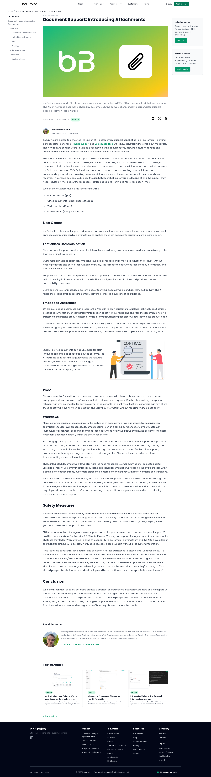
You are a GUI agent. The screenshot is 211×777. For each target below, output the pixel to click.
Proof (14, 41)
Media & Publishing (115, 749)
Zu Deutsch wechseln (39, 772)
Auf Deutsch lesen (51, 16)
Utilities (110, 741)
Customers (133, 4)
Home (10, 11)
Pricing (146, 4)
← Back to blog (50, 716)
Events (110, 753)
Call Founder (182, 69)
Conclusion (14, 54)
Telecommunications (116, 745)
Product (81, 4)
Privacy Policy (164, 748)
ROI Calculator (139, 749)
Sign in (169, 4)
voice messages (104, 143)
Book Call (181, 40)
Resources (114, 4)
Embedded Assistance (21, 37)
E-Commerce (113, 734)
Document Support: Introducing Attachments (21, 22)
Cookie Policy (164, 756)
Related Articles (18, 59)
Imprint (162, 760)
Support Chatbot (89, 740)
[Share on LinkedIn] (153, 118)
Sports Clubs (112, 757)
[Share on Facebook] (166, 118)
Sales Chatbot (88, 744)
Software (111, 737)
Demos (136, 753)
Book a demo (182, 4)
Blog (17, 11)
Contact (162, 737)
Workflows (16, 46)
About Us (162, 734)
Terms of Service (166, 752)
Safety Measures (17, 50)
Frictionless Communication (24, 33)
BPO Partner (112, 761)
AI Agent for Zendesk (90, 748)
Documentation (140, 741)
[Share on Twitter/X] (159, 118)
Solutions (98, 4)
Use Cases (14, 28)
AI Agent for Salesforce (91, 752)
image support (81, 143)
